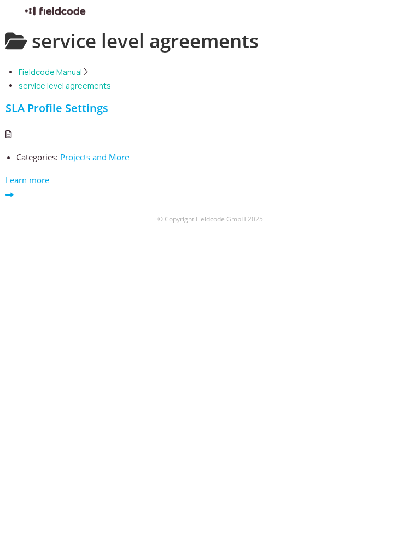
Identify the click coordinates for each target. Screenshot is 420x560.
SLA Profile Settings (56, 108)
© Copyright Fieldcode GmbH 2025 (210, 219)
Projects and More (94, 156)
